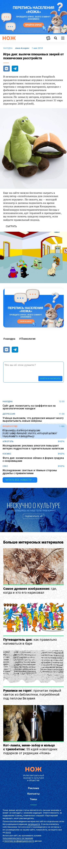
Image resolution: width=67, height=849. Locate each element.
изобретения (10, 426)
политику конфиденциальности (19, 841)
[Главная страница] (9, 38)
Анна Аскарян (22, 48)
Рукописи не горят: (32, 694)
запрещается (34, 824)
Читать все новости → (20, 479)
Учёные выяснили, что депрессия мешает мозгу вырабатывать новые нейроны (33, 419)
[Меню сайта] (62, 38)
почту (8, 832)
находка (8, 48)
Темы (33, 799)
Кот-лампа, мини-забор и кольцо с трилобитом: (30, 749)
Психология (28, 338)
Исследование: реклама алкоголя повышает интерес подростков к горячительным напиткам (33, 447)
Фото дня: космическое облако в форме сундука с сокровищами (33, 459)
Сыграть (11, 226)
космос (7, 454)
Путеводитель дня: (30, 641)
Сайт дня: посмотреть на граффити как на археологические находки (29, 407)
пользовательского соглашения (18, 838)
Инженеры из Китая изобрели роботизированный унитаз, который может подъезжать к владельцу (30, 433)
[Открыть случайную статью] (48, 38)
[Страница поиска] (55, 38)
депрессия (9, 414)
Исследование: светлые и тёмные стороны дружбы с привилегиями (30, 472)
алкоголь (8, 441)
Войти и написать (50, 378)
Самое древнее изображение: (30, 590)
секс (5, 466)
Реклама (33, 788)
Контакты (33, 793)
